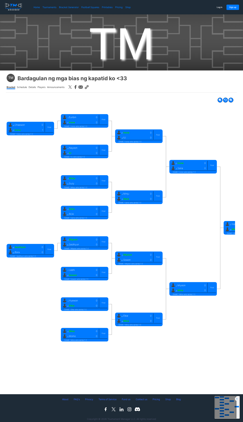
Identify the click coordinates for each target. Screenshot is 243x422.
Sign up (232, 7)
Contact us (141, 399)
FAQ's (77, 399)
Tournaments (49, 7)
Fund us (126, 399)
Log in (219, 7)
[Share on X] (70, 87)
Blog (178, 399)
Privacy (89, 399)
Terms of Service (108, 399)
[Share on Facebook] (75, 87)
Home (37, 7)
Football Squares (90, 7)
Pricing (119, 7)
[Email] (80, 87)
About (65, 399)
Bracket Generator (69, 7)
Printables (107, 7)
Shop (128, 7)
